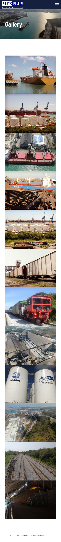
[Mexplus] (12, 4)
